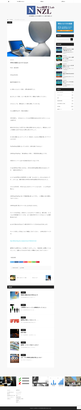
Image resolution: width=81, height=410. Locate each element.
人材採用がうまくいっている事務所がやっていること (33, 307)
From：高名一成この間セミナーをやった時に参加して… (68, 69)
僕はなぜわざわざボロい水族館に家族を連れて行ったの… (68, 50)
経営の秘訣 (23, 332)
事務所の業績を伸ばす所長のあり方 (29, 295)
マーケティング (18, 393)
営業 (16, 395)
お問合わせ (63, 1)
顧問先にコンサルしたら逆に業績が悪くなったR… (68, 66)
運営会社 (42, 1)
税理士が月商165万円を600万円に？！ (68, 74)
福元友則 (16, 267)
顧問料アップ (65, 109)
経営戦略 (9, 22)
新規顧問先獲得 (65, 100)
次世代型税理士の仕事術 (65, 103)
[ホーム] (8, 1)
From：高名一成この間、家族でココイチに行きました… (68, 61)
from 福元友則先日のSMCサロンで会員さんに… (68, 77)
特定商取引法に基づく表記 (11, 395)
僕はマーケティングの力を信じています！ (68, 82)
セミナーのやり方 (65, 92)
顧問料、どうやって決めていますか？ (30, 345)
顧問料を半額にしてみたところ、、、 (30, 320)
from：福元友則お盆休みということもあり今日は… (68, 85)
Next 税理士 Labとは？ (20, 1)
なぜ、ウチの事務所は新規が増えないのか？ (31, 357)
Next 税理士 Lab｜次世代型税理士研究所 (40, 408)
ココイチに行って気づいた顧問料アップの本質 (68, 58)
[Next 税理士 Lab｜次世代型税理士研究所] (40, 14)
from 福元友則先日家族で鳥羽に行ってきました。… (68, 53)
